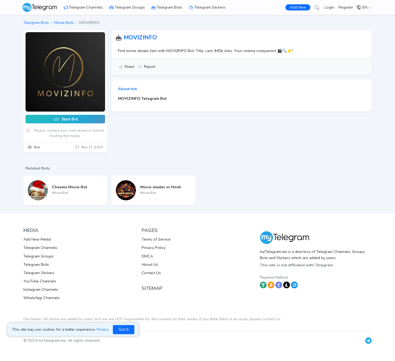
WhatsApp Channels (41, 297)
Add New (298, 7)
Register (346, 7)
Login (329, 7)
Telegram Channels (86, 7)
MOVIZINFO (140, 38)
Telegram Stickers (209, 7)
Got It (123, 329)
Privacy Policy (154, 247)
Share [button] (129, 66)
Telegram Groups (130, 7)
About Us (150, 264)
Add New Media (37, 239)
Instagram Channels (40, 289)
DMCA (147, 256)
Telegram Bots (169, 7)
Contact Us (151, 272)
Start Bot (69, 119)
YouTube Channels (39, 281)
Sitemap (152, 288)
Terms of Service (156, 239)
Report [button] (149, 66)
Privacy (103, 329)
